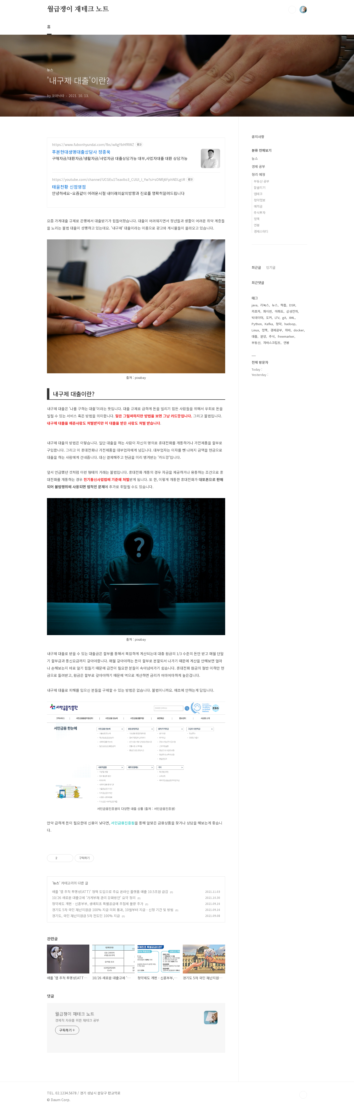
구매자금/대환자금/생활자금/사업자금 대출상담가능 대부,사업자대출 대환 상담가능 (120, 158)
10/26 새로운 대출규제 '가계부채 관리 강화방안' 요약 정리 (94, 897)
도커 (269, 317)
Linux (255, 330)
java (254, 305)
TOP (303, 1095)
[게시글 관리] (68, 858)
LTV (277, 317)
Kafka (269, 324)
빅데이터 (257, 317)
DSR (292, 305)
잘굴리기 (259, 187)
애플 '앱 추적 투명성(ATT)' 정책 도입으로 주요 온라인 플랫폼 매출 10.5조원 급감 (110, 891)
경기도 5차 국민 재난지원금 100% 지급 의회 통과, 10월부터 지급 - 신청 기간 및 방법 (112, 909)
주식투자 (259, 212)
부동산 (256, 342)
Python (257, 324)
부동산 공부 (261, 181)
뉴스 (56, 883)
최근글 (256, 267)
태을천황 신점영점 (69, 187)
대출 (254, 336)
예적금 (258, 206)
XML (292, 317)
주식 (272, 336)
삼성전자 (292, 311)
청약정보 (259, 200)
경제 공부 (258, 166)
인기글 (270, 267)
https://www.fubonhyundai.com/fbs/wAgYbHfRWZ (93, 145)
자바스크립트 (272, 342)
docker (299, 330)
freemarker (286, 336)
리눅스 (264, 305)
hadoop (289, 324)
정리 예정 (258, 174)
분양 (263, 336)
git (284, 317)
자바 (288, 330)
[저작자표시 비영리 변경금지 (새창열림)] (100, 858)
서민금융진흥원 (123, 822)
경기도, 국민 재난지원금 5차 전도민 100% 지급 (86, 915)
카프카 (256, 311)
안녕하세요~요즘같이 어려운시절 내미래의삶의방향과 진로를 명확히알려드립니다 (118, 193)
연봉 (257, 225)
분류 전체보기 (261, 150)
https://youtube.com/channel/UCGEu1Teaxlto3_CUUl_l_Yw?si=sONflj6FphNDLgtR (118, 179)
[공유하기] (62, 858)
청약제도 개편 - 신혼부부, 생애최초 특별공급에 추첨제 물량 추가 (97, 903)
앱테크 (258, 193)
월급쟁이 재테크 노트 (78, 9)
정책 (257, 219)
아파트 (279, 311)
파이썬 (267, 311)
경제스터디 (261, 231)
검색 (292, 9)
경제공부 (276, 330)
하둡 (283, 305)
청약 (279, 324)
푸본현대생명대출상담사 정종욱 (81, 152)
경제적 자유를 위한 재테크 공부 (77, 1020)
